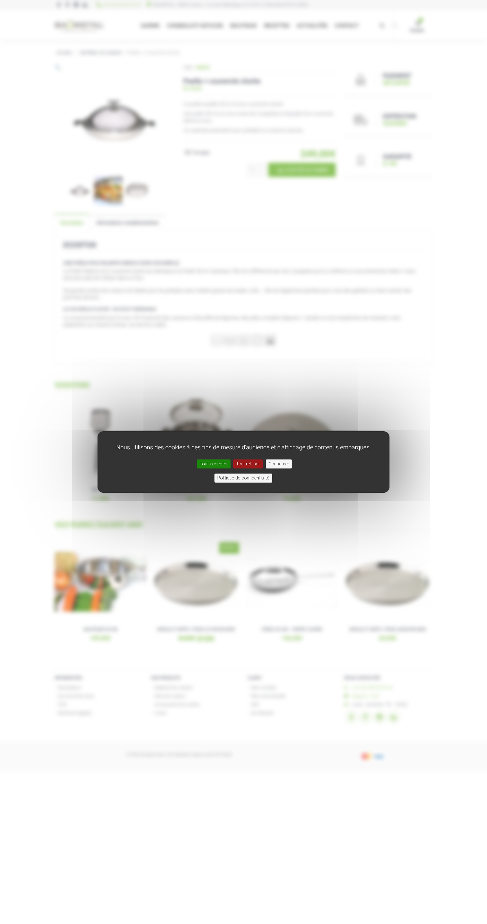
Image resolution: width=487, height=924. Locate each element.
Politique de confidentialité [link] (243, 478)
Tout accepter (214, 464)
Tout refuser (248, 464)
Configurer (279, 464)
